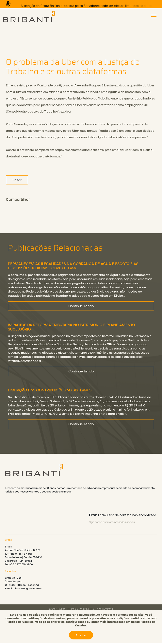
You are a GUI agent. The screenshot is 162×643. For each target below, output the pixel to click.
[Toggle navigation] (154, 16)
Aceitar (81, 635)
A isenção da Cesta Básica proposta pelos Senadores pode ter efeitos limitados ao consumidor (83, 5)
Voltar (17, 180)
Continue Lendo (81, 306)
